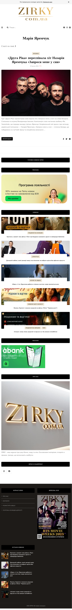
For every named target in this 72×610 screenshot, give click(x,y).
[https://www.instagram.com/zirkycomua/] (3, 471)
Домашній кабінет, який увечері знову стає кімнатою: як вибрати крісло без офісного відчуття (35, 260)
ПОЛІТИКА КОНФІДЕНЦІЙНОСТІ (12, 510)
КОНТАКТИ (6, 501)
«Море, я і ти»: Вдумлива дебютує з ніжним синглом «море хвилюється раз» (35, 284)
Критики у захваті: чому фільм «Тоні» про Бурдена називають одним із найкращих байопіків (35, 237)
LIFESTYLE (35, 256)
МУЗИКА (36, 53)
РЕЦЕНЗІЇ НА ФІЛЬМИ (35, 233)
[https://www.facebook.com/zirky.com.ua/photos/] (9, 471)
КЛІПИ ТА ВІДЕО (35, 280)
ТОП (44, 328)
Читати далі (7, 138)
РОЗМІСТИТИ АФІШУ (9, 505)
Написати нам (47, 2)
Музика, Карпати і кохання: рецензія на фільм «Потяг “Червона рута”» (35, 308)
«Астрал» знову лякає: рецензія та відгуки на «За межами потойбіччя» (35, 332)
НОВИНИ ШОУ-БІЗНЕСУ (35, 304)
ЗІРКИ (31, 606)
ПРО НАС (5, 496)
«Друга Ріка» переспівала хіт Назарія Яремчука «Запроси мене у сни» (36, 60)
